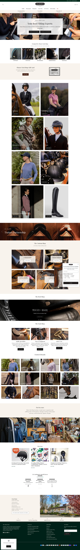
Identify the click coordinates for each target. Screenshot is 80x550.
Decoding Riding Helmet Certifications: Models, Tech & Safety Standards (39, 464)
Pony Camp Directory (31, 529)
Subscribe (67, 533)
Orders (68, 0)
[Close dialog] (78, 264)
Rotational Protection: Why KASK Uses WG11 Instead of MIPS (20, 463)
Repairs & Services (31, 532)
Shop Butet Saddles (40, 29)
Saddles (23, 8)
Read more (13, 466)
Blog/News (29, 534)
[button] (39, 488)
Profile (70, 0)
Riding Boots (34, 8)
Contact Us (48, 526)
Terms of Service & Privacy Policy (51, 539)
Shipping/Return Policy (50, 532)
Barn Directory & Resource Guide (33, 528)
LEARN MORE (43, 1)
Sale (57, 8)
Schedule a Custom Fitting (50, 529)
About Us (47, 528)
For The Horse (46, 8)
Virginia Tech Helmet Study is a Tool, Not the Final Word (59, 463)
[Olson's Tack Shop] (40, 5)
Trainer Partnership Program (50, 537)
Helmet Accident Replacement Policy (33, 531)
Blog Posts (40, 446)
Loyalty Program (49, 536)
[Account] (75, 4)
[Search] (3, 4)
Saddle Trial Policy (49, 531)
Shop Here (26, 74)
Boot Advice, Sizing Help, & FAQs (33, 526)
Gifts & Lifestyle (52, 8)
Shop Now (21, 349)
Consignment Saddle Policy (50, 534)
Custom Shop (40, 8)
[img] (40, 475)
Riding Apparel (28, 8)
